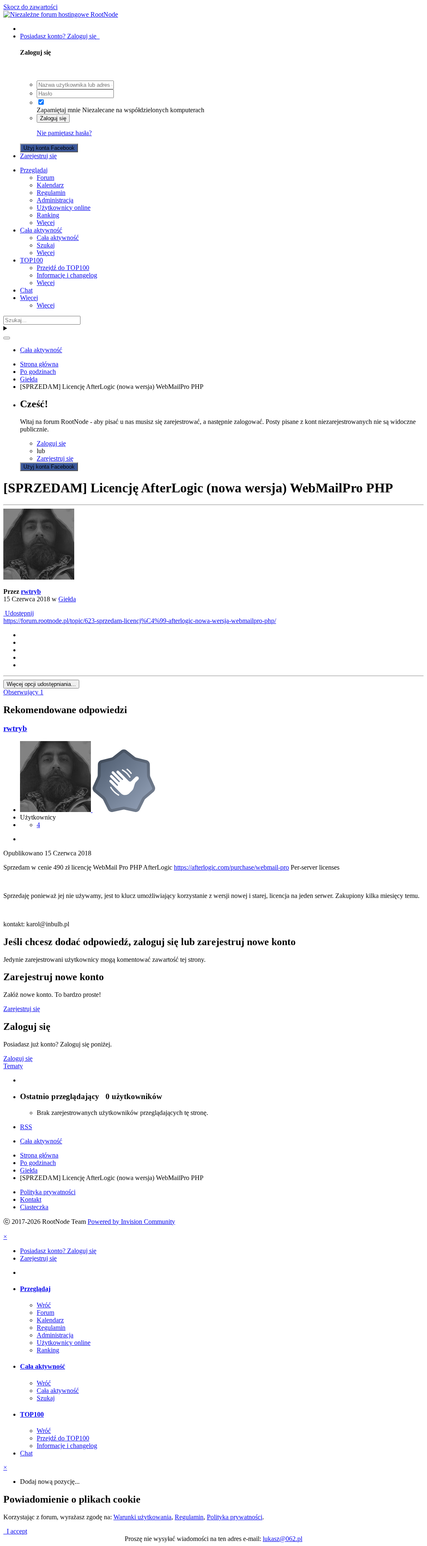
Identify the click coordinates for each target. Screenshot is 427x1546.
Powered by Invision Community (131, 1221)
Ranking (48, 215)
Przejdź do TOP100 (63, 267)
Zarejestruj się (38, 155)
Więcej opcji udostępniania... (41, 684)
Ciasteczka (34, 1207)
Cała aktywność (41, 230)
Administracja (55, 200)
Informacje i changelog (67, 275)
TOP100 (31, 260)
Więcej (46, 222)
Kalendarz (50, 185)
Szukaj (46, 245)
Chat (26, 290)
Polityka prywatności (47, 1191)
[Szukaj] (6, 338)
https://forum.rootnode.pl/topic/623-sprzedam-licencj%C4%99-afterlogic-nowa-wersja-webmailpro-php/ (139, 620)
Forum (45, 177)
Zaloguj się (53, 118)
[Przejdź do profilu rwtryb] (38, 577)
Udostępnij (18, 613)
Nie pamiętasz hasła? (64, 132)
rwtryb (31, 591)
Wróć (44, 1305)
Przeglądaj (34, 170)
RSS (26, 1126)
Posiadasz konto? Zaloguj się (60, 36)
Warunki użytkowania (142, 1517)
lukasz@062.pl (282, 1538)
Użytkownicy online (63, 207)
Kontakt (30, 1199)
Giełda (67, 599)
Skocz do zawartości (30, 6)
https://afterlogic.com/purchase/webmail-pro (231, 867)
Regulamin (51, 192)
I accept (15, 1531)
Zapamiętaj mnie (58, 109)
